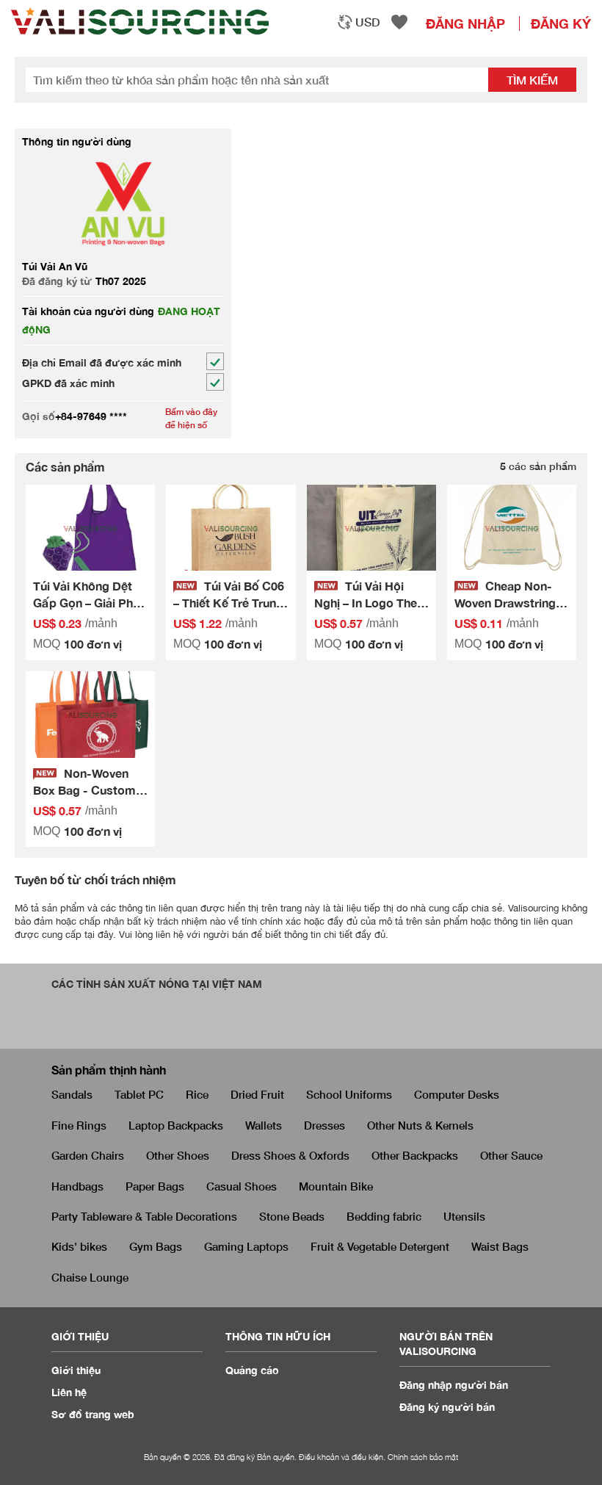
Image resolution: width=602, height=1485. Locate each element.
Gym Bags (155, 1246)
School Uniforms (349, 1094)
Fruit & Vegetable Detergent (380, 1246)
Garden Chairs (87, 1155)
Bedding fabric (384, 1216)
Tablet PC (139, 1094)
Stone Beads (291, 1216)
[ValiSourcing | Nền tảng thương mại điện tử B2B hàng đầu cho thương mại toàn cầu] (140, 21)
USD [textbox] (367, 22)
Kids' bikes (79, 1246)
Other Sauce (511, 1155)
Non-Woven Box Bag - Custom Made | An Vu (84, 790)
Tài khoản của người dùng (88, 311)
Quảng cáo (252, 1370)
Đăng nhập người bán (453, 1385)
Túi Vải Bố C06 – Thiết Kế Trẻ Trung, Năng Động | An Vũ (229, 602)
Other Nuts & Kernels (420, 1125)
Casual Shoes (241, 1186)
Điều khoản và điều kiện (341, 1456)
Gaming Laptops (246, 1246)
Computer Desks (456, 1094)
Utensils (464, 1216)
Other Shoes (177, 1155)
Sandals (72, 1094)
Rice (197, 1094)
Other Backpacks (414, 1155)
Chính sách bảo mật (423, 1456)
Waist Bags (500, 1246)
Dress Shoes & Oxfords (290, 1155)
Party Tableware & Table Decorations (144, 1216)
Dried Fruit (257, 1094)
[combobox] (358, 22)
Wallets (263, 1125)
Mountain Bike (336, 1186)
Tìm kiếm (532, 80)
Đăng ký (561, 23)
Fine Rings (78, 1125)
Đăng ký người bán (447, 1407)
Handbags (77, 1186)
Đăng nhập (465, 23)
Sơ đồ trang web (92, 1414)
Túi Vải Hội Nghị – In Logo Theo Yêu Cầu (369, 602)
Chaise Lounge (89, 1277)
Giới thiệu (76, 1370)
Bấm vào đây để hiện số (191, 418)
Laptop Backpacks (175, 1125)
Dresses (324, 1125)
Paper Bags (155, 1186)
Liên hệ (69, 1392)
